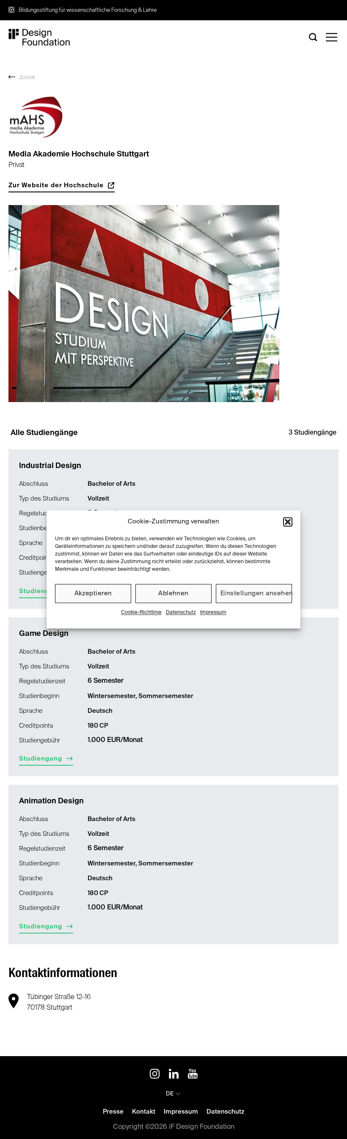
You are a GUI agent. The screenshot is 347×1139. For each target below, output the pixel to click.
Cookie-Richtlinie (141, 612)
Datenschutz (181, 612)
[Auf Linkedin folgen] (174, 1075)
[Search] (313, 37)
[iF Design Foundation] (39, 37)
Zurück (27, 77)
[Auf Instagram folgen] (155, 1075)
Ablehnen (173, 593)
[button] (288, 521)
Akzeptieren (93, 593)
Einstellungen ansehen (256, 593)
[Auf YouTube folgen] (193, 1075)
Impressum (213, 612)
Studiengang (40, 591)
